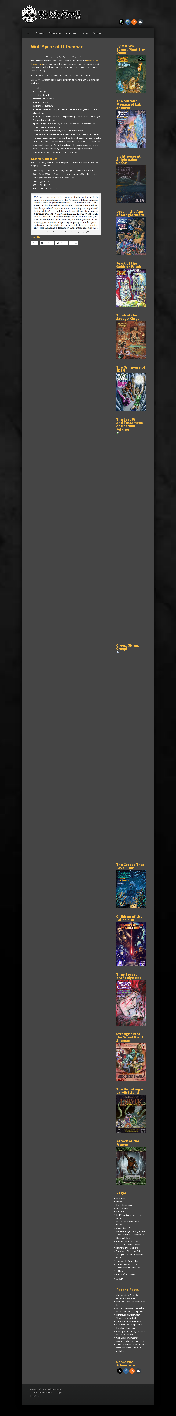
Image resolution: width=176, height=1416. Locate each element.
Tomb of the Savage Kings (128, 1261)
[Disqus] (66, 287)
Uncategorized (64, 56)
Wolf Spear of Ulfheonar (127, 1338)
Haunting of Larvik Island (127, 1247)
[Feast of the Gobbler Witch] (131, 306)
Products (40, 33)
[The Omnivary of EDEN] (131, 410)
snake (41, 56)
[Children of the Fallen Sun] (131, 965)
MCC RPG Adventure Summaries (130, 1341)
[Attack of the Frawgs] (131, 1184)
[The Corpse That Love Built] (131, 907)
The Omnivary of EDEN (126, 1264)
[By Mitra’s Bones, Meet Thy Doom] (131, 92)
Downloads (71, 33)
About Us (97, 33)
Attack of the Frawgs (125, 1274)
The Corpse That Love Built (128, 1251)
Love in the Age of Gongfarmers (130, 1231)
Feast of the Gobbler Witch (128, 1244)
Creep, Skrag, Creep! (125, 1228)
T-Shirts (84, 33)
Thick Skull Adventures (42, 1392)
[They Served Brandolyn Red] (131, 1025)
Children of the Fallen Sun (127, 1241)
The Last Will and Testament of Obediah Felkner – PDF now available (130, 1347)
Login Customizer (124, 1205)
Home (27, 33)
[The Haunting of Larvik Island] (131, 1132)
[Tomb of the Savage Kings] (131, 358)
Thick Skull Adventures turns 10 (130, 1321)
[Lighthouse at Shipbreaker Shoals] (131, 202)
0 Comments (76, 56)
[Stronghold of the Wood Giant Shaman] (131, 1080)
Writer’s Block (55, 33)
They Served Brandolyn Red (128, 1267)
